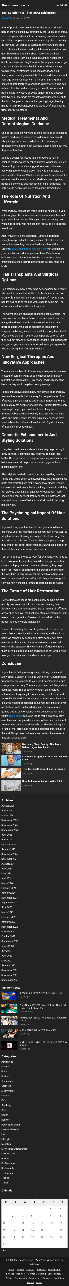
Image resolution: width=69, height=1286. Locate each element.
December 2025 (9, 820)
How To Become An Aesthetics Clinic (42, 781)
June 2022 (6, 955)
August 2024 (7, 864)
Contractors (7, 1081)
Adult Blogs (7, 1061)
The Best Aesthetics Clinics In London (43, 769)
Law (3, 1134)
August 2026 (7, 805)
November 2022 (9, 931)
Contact (30, 1269)
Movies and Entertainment (14, 1149)
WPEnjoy (34, 1264)
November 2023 (9, 897)
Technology (7, 1173)
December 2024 (9, 854)
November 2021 (9, 975)
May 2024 (6, 873)
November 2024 (9, 859)
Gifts (3, 1110)
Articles (20, 1269)
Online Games (8, 1153)
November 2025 (9, 825)
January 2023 (8, 922)
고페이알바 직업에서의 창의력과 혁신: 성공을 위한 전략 (43, 1043)
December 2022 (9, 927)
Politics (5, 1158)
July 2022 (6, 951)
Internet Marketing (10, 1129)
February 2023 (8, 917)
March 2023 (7, 912)
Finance (5, 1095)
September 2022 (10, 941)
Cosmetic (6, 18)
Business (6, 1076)
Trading (5, 1178)
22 (51, 1230)
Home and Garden (10, 1124)
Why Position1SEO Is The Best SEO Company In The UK (43, 1019)
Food (3, 1100)
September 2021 (10, 980)
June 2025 (6, 835)
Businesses (16, 715)
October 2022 (8, 936)
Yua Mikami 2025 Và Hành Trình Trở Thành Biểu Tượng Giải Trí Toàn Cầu (43, 1006)
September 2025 (10, 830)
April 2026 (6, 810)
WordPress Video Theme (47, 1260)
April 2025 (6, 839)
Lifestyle (5, 1139)
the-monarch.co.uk (15, 5)
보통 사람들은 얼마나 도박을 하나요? (37, 1030)
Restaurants (7, 1168)
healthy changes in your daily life (28, 248)
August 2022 (7, 946)
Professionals (8, 1163)
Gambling (6, 1105)
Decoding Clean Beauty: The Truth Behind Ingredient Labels (41, 746)
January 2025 (8, 849)
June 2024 (6, 868)
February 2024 (8, 888)
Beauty (5, 1066)
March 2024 (7, 883)
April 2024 (6, 878)
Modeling (6, 1144)
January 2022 (8, 965)
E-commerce (8, 1091)
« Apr (4, 1250)
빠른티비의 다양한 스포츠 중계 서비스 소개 (40, 993)
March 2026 (7, 815)
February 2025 (8, 844)
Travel (4, 1182)
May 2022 (6, 960)
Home (11, 1269)
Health (4, 1115)
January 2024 (8, 893)
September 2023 (10, 902)
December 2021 (9, 970)
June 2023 (6, 907)
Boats (4, 1071)
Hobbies (5, 1119)
